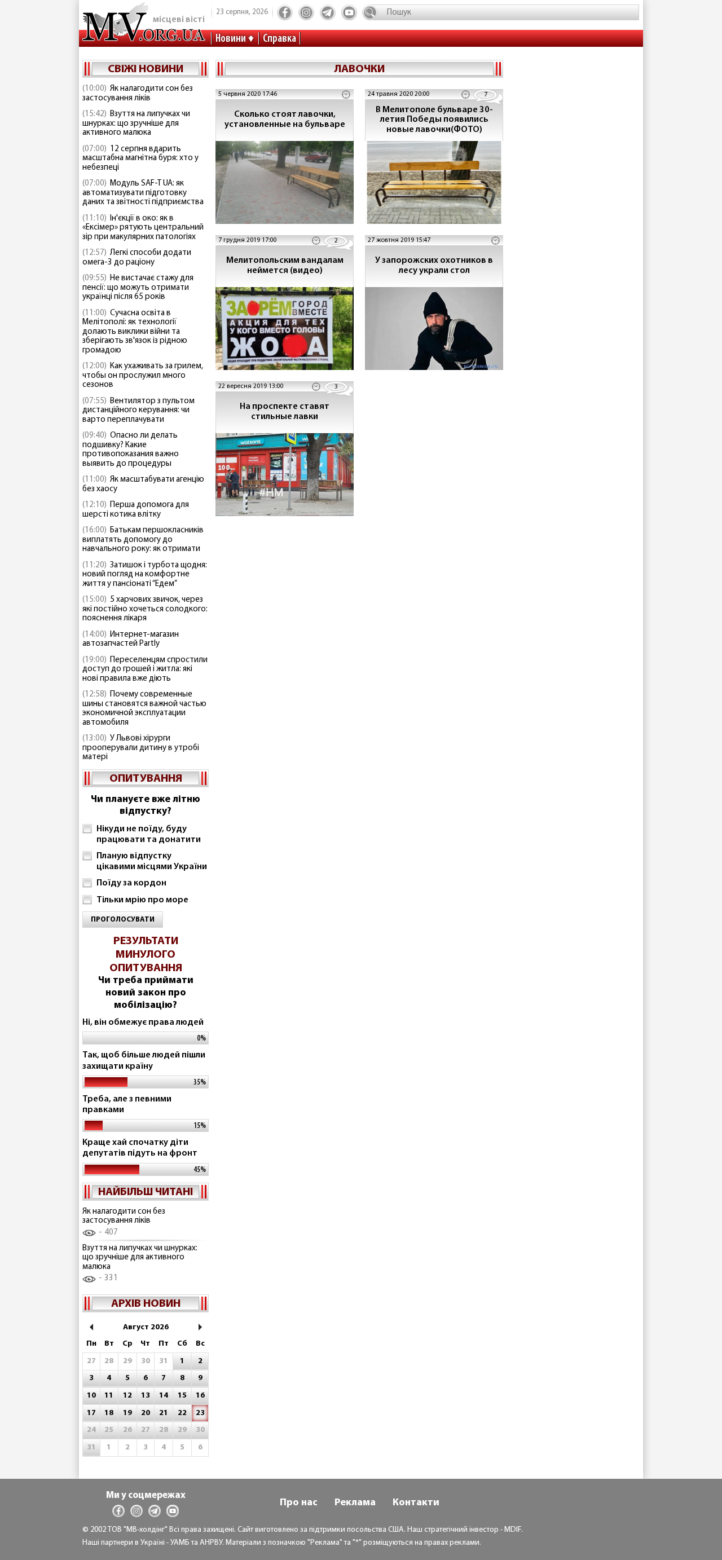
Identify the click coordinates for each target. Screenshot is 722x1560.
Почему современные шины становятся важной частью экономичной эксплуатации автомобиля (144, 708)
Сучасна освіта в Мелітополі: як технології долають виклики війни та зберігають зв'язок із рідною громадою (134, 332)
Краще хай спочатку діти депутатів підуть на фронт (139, 1148)
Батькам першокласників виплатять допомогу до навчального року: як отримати (143, 539)
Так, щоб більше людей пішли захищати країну (143, 1060)
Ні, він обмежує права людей (143, 1022)
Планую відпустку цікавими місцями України (151, 861)
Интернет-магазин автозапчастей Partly (130, 640)
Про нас (299, 1503)
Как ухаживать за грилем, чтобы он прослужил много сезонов (142, 375)
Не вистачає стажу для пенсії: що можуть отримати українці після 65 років (137, 287)
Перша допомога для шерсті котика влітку (135, 510)
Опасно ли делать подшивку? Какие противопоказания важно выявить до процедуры (130, 449)
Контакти (416, 1503)
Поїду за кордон (131, 883)
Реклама (355, 1503)
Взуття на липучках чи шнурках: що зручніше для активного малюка (136, 123)
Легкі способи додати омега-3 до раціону (136, 258)
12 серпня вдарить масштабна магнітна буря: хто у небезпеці (140, 158)
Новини (230, 39)
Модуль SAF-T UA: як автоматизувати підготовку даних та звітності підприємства (143, 192)
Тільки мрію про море (142, 900)
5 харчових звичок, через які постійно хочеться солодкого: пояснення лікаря (145, 609)
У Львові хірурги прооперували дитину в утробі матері (140, 747)
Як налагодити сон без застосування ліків (137, 94)
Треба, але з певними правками (126, 1104)
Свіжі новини (145, 69)
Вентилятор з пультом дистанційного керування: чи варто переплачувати (138, 410)
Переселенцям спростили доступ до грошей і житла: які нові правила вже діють (145, 669)
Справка (279, 39)
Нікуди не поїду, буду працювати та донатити (148, 834)
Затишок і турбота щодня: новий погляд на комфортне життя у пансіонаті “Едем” (144, 574)
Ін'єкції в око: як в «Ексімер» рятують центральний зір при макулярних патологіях (143, 227)
